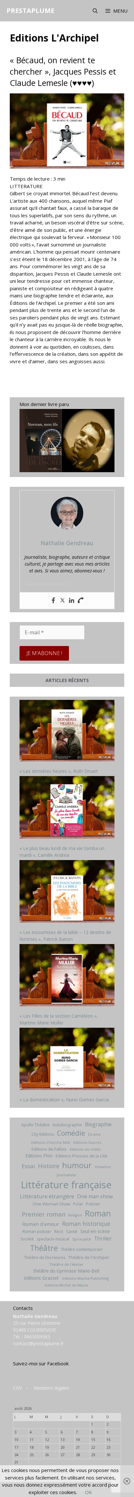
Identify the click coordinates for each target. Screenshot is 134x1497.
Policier (93, 1204)
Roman (98, 1213)
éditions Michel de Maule (66, 1285)
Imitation (103, 1166)
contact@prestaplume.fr (38, 1343)
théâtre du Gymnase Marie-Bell (66, 1271)
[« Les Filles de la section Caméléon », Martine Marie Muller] (67, 976)
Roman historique (86, 1224)
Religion (75, 1215)
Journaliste (66, 1174)
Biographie (98, 1124)
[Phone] (81, 600)
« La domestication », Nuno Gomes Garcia (64, 1099)
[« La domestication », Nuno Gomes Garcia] (67, 1059)
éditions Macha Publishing (85, 1278)
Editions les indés (85, 1149)
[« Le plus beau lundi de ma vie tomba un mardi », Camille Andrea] (67, 808)
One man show (95, 1196)
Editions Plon (39, 1156)
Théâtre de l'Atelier (66, 1264)
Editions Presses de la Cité (81, 1156)
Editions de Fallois (49, 1149)
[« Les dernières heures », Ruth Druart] (67, 731)
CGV (17, 1388)
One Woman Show (51, 1204)
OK (88, 1492)
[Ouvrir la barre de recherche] (94, 10)
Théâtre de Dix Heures (44, 1257)
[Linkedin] (71, 600)
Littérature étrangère (47, 1196)
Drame (94, 1134)
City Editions (43, 1134)
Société (27, 1239)
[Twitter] (62, 600)
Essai (28, 1166)
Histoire (48, 1166)
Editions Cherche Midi (50, 1142)
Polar (78, 1204)
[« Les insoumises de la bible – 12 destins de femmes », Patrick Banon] (67, 892)
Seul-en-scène (95, 1231)
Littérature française (66, 1184)
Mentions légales (51, 1388)
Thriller (103, 1238)
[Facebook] (53, 600)
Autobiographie (67, 1125)
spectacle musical (53, 1239)
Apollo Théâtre (35, 1125)
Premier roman (43, 1214)
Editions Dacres (87, 1142)
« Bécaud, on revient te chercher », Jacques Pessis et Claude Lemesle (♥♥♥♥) (63, 71)
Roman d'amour (40, 1224)
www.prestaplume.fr (47, 584)
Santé (71, 1231)
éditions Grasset (41, 1278)
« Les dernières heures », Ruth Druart (59, 771)
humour (77, 1165)
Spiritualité (81, 1239)
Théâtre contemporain (81, 1249)
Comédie (71, 1133)
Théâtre (44, 1248)
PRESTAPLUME (30, 10)
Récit (58, 1231)
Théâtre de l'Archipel (88, 1257)
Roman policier (36, 1231)
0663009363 (37, 1337)
